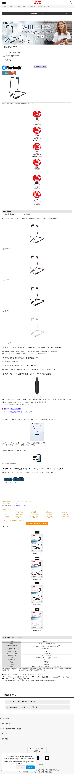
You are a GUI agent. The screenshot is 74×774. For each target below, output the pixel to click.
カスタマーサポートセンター (22, 505)
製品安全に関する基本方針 (47, 769)
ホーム (3, 6)
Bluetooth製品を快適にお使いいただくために (18, 412)
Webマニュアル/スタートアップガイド (23, 707)
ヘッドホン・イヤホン (12, 6)
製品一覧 (21, 6)
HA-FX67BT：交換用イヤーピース (22, 701)
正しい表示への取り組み (50, 770)
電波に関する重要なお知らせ (12, 409)
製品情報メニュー (37, 13)
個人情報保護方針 (44, 772)
